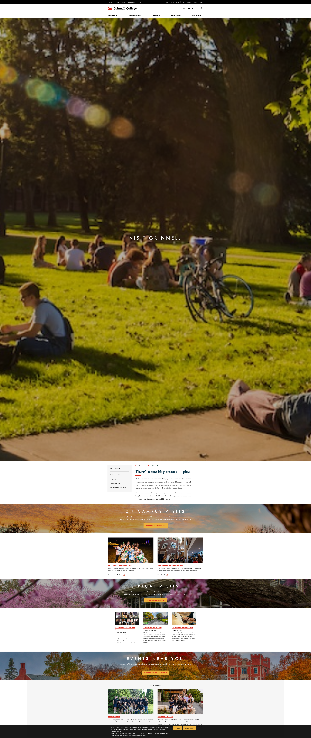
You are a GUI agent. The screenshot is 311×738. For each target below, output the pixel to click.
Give (177, 2)
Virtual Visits (113, 479)
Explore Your (115, 575)
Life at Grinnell (176, 15)
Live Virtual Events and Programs (125, 628)
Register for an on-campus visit (155, 525)
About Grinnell (113, 15)
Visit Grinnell (115, 468)
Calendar (189, 2)
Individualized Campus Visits (120, 565)
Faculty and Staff (131, 2)
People (201, 2)
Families (117, 2)
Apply (172, 2)
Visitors (123, 2)
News (183, 2)
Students (110, 2)
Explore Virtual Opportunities (155, 600)
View (161, 575)
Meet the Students (165, 716)
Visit (167, 2)
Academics (156, 15)
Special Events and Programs (170, 565)
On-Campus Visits (115, 475)
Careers (195, 2)
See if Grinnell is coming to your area (155, 672)
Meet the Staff (114, 716)
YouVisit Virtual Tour (152, 627)
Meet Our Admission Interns (118, 488)
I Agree (178, 728)
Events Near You (115, 483)
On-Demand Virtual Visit (182, 627)
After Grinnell (196, 15)
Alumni (139, 2)
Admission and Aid (135, 15)
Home (136, 465)
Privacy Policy (189, 728)
